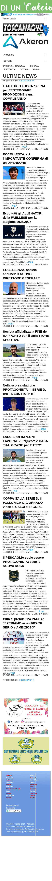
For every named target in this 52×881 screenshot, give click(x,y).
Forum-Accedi (13, 19)
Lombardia (10, 795)
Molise (32, 775)
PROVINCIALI (10, 69)
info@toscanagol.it (20, 864)
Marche (9, 797)
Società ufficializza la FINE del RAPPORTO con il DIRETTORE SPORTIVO (26, 336)
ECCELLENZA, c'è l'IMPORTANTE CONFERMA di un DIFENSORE (25, 159)
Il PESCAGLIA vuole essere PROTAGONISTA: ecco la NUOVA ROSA (23, 562)
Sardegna (33, 784)
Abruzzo (9, 775)
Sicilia (32, 786)
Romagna (9, 786)
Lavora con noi (12, 805)
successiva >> (26, 80)
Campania (9, 782)
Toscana (33, 789)
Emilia (8, 784)
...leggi (23, 146)
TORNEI (36, 69)
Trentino (33, 791)
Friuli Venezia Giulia (13, 789)
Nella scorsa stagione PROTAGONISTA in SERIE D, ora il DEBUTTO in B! (24, 390)
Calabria (9, 780)
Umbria (32, 795)
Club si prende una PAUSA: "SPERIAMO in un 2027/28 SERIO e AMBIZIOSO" (23, 623)
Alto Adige (33, 793)
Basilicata (9, 778)
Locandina (10, 808)
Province (12, 55)
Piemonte (33, 778)
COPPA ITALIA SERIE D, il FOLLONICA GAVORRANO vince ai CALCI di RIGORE (23, 503)
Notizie (11, 61)
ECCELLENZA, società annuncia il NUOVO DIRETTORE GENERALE (21, 274)
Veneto (32, 797)
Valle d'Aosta (34, 780)
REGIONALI (34, 66)
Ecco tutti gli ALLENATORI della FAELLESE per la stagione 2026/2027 (22, 218)
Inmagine (21, 871)
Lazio (8, 791)
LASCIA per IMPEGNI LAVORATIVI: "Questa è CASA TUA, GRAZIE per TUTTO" (25, 441)
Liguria (8, 793)
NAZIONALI (20, 66)
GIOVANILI (24, 69)
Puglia (32, 782)
